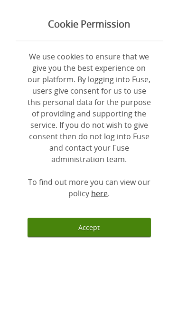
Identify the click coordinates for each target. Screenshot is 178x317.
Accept (89, 226)
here (99, 193)
